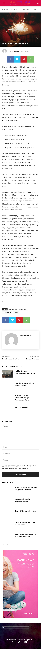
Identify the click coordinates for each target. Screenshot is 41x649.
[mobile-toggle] (4, 3)
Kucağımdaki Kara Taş (10, 359)
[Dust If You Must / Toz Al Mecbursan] (7, 525)
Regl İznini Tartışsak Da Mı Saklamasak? (25, 535)
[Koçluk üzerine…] (7, 410)
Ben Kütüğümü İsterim (25, 511)
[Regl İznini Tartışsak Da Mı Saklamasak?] (7, 537)
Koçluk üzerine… (22, 408)
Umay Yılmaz (7, 312)
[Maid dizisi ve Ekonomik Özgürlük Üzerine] (7, 490)
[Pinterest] (23, 59)
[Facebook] (10, 59)
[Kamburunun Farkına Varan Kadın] (7, 386)
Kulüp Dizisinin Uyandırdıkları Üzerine (25, 372)
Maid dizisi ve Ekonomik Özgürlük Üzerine (26, 488)
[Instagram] (12, 642)
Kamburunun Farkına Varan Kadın (24, 384)
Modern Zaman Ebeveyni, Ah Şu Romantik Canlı (22, 397)
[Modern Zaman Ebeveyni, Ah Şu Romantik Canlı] (7, 398)
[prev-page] (3, 544)
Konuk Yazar (23, 309)
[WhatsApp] (30, 59)
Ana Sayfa (5, 9)
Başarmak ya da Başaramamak (22, 500)
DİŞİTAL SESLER (15, 9)
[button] (38, 3)
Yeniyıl (16, 312)
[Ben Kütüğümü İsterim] (7, 513)
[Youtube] (25, 642)
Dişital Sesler (13, 309)
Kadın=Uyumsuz (32, 359)
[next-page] (7, 544)
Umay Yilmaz (14, 51)
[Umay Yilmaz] (5, 51)
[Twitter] (17, 59)
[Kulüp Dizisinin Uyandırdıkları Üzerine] (7, 374)
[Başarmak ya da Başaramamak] (7, 502)
